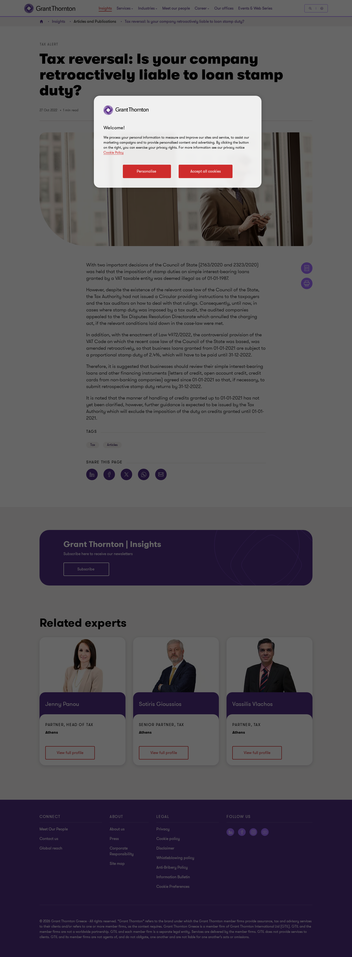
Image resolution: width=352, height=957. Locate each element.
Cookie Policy (113, 152)
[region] (177, 142)
